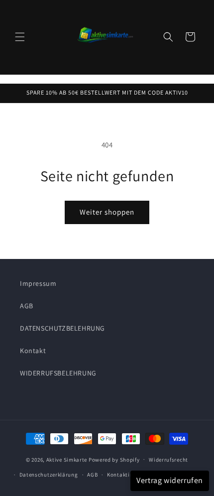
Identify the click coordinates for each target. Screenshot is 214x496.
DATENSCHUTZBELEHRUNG (62, 328)
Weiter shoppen (107, 212)
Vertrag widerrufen (169, 480)
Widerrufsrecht (168, 459)
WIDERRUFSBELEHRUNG (58, 373)
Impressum (38, 283)
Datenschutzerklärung (48, 474)
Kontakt (33, 350)
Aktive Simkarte (67, 459)
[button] (20, 37)
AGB (26, 305)
